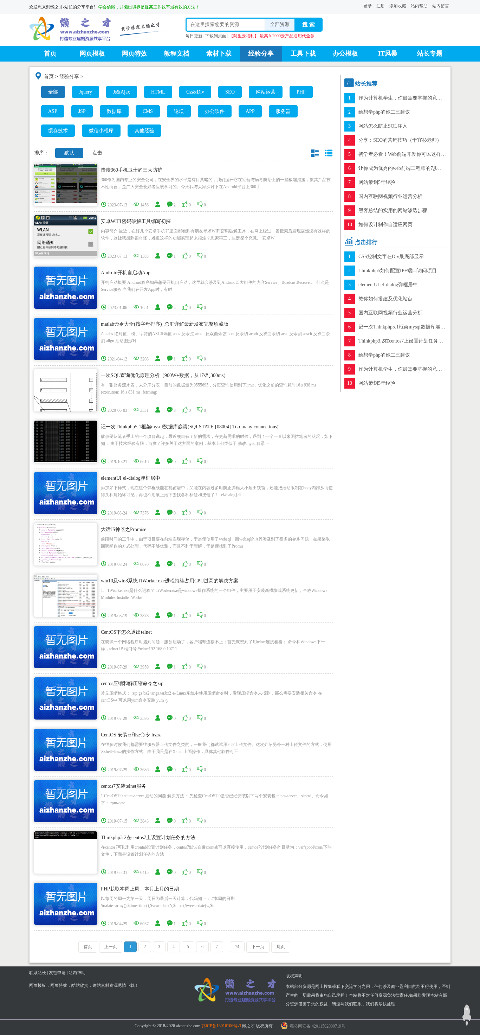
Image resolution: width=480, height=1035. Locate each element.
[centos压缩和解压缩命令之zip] (65, 698)
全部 (53, 92)
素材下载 (219, 53)
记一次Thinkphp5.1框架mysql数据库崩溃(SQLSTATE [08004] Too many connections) (190, 426)
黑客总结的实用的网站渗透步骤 (392, 210)
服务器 (283, 111)
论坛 (179, 111)
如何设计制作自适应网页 (385, 224)
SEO (230, 92)
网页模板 (92, 53)
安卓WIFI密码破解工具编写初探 (136, 221)
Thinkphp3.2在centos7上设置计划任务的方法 (148, 837)
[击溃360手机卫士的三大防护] (65, 183)
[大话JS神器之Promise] (65, 542)
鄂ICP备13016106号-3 (221, 1025)
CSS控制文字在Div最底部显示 (391, 256)
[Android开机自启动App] (65, 287)
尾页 (281, 946)
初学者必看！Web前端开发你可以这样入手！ (407, 154)
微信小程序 (101, 130)
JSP (82, 111)
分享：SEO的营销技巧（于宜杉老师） (400, 140)
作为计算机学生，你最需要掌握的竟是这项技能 (410, 98)
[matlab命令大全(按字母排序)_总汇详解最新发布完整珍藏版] (65, 338)
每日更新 (194, 35)
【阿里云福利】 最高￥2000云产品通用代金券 (271, 35)
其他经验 (144, 130)
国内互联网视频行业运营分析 (390, 196)
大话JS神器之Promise (123, 529)
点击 (97, 152)
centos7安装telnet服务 (123, 786)
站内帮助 (419, 6)
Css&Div (195, 92)
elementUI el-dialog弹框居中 (130, 478)
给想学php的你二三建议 (384, 112)
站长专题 (429, 53)
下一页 (258, 946)
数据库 (114, 111)
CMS (148, 111)
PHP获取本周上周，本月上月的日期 (140, 889)
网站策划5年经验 (376, 182)
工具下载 (303, 53)
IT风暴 (387, 53)
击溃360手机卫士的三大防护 (131, 170)
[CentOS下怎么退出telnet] (65, 646)
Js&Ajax (121, 92)
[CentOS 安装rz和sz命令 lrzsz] (65, 749)
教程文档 (176, 53)
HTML (158, 92)
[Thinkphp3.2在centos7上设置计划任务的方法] (65, 834)
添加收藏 (397, 6)
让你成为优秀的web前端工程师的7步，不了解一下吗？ (417, 168)
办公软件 (215, 111)
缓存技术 (58, 130)
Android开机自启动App (125, 272)
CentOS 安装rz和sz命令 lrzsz (131, 734)
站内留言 (440, 6)
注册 (380, 6)
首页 (50, 53)
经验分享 (261, 53)
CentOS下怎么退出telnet (126, 632)
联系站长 (37, 972)
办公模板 (345, 53)
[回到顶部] (466, 1015)
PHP (301, 92)
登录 (367, 6)
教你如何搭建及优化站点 (385, 298)
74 (237, 946)
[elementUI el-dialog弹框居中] (65, 492)
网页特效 (134, 53)
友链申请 (57, 972)
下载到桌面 (215, 35)
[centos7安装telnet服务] (65, 800)
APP (250, 111)
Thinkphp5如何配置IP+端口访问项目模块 (402, 270)
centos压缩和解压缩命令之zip (132, 683)
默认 (69, 152)
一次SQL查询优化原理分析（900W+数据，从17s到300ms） (164, 375)
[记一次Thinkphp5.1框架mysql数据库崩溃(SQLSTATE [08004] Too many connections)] (65, 440)
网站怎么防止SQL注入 (382, 126)
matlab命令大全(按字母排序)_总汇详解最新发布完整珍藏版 (164, 324)
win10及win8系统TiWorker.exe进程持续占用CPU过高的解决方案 (169, 580)
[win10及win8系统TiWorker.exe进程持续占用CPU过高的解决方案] (65, 605)
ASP (52, 111)
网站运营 (265, 92)
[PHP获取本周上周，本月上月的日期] (65, 903)
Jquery (85, 92)
